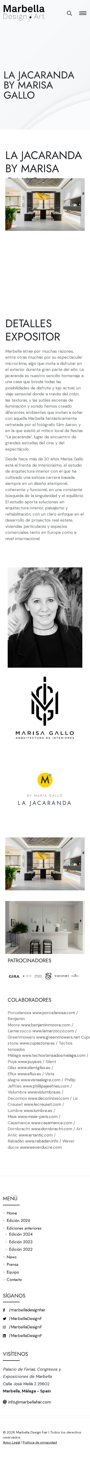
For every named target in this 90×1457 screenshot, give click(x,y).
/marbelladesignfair (27, 1310)
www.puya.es (30, 1061)
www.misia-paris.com (38, 1116)
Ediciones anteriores (24, 1228)
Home (12, 1213)
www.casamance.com (51, 1122)
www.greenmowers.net (58, 1037)
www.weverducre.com (41, 1147)
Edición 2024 (21, 1234)
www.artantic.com (36, 1135)
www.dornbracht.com (51, 1128)
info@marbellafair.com (29, 1402)
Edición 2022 (21, 1249)
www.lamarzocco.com (52, 1031)
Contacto (14, 1279)
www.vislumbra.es (43, 1092)
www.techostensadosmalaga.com (53, 1055)
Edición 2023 (20, 1242)
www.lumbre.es (38, 1110)
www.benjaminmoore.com (45, 1025)
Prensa (12, 1264)
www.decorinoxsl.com (48, 1098)
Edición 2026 (18, 1220)
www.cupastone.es (37, 1043)
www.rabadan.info (41, 1141)
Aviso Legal (11, 1442)
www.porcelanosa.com (53, 1012)
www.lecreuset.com (42, 1104)
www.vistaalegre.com (40, 1079)
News (12, 1257)
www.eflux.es (29, 1073)
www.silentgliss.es (34, 1067)
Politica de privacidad (40, 1442)
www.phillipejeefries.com (46, 1086)
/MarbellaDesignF (25, 1318)
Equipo (13, 1272)
